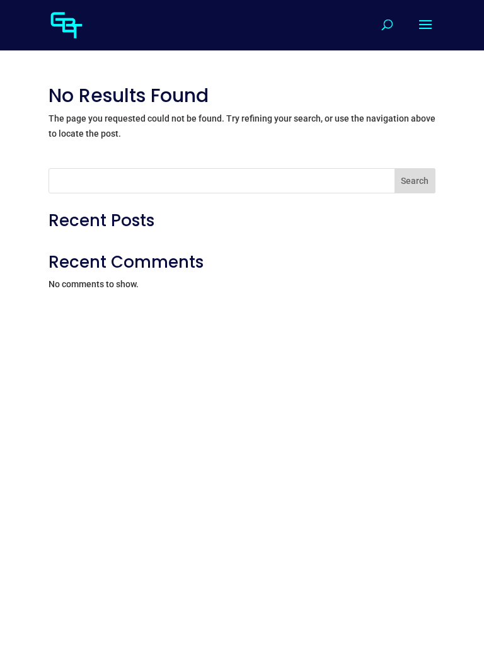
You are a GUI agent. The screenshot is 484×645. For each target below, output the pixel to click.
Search (415, 181)
